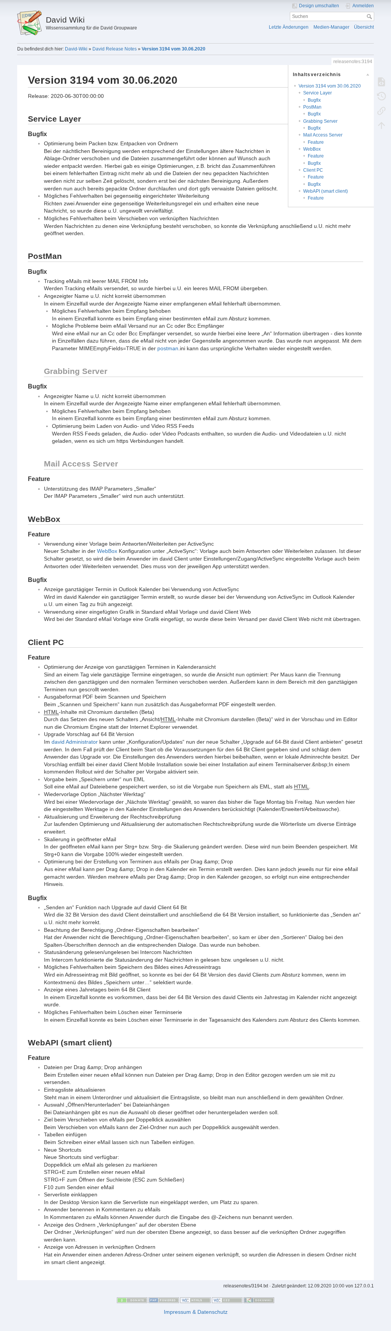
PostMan (312, 107)
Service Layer (317, 93)
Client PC (313, 170)
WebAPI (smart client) (325, 191)
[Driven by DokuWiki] (259, 1299)
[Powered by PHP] (164, 1299)
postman (167, 348)
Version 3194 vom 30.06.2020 (173, 49)
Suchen (370, 16)
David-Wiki (76, 49)
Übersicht (364, 27)
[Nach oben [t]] (381, 125)
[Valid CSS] (227, 1299)
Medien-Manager (331, 27)
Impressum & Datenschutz (196, 1312)
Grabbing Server (320, 121)
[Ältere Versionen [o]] (381, 96)
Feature (316, 142)
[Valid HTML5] (195, 1299)
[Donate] (132, 1299)
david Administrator (75, 742)
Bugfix (314, 100)
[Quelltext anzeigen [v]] (381, 81)
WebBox (312, 149)
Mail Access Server (323, 135)
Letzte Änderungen (289, 27)
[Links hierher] (381, 110)
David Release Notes (114, 49)
